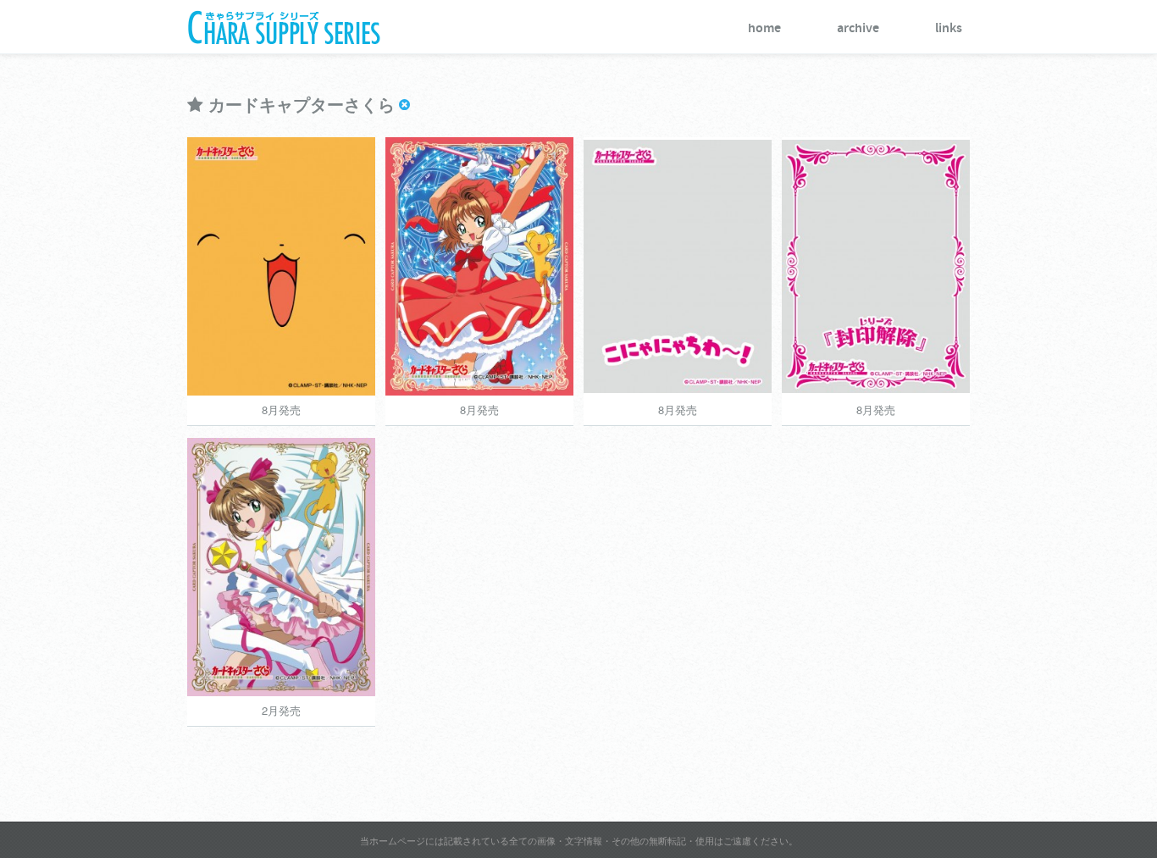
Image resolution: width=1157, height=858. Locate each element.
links (948, 28)
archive (858, 28)
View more (193, 265)
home (764, 28)
